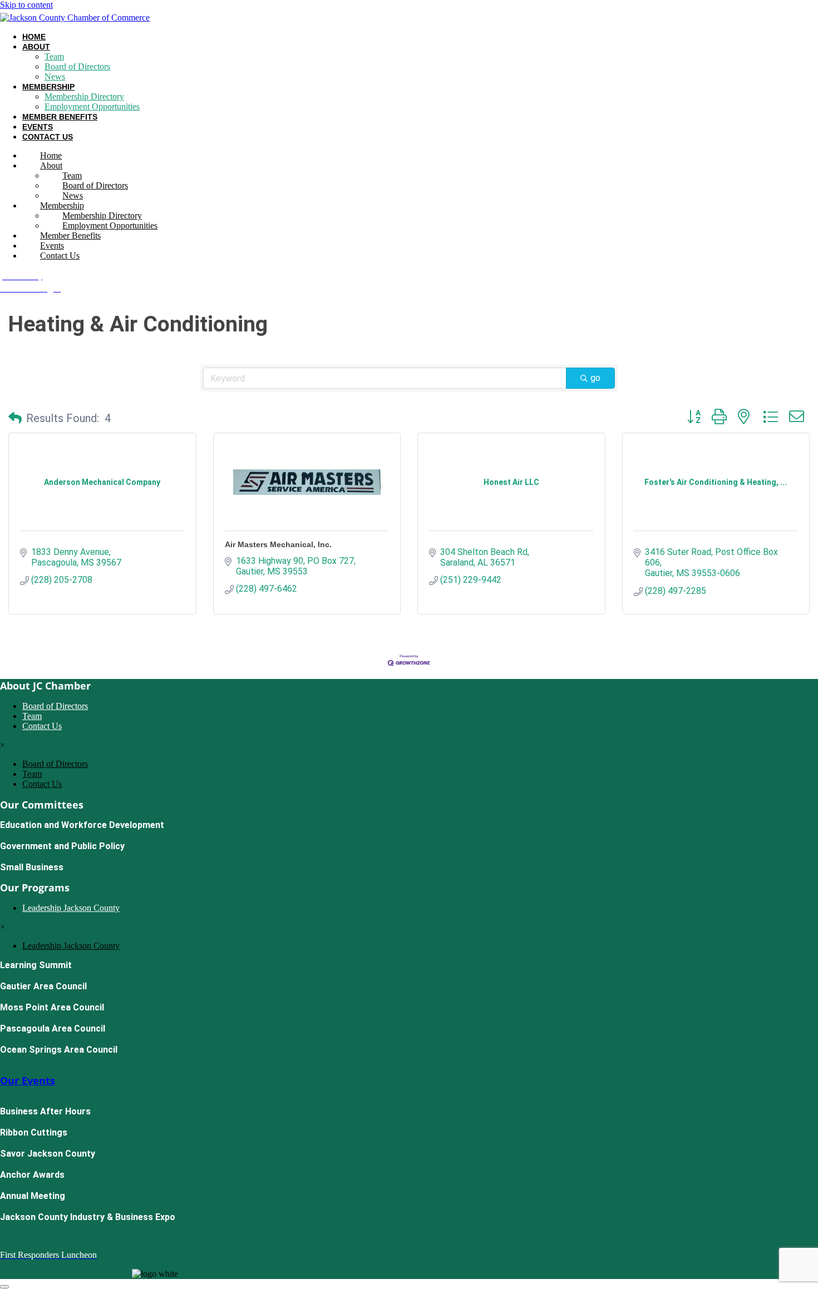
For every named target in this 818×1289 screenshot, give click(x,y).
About (36, 46)
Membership (48, 86)
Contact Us (47, 136)
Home (34, 36)
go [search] (595, 378)
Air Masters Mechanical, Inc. (278, 544)
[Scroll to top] (4, 1286)
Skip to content (26, 4)
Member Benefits (59, 116)
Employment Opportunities (92, 106)
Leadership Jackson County (71, 908)
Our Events (27, 1080)
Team (54, 56)
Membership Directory (84, 96)
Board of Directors (77, 66)
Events (37, 126)
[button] (15, 418)
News (55, 76)
